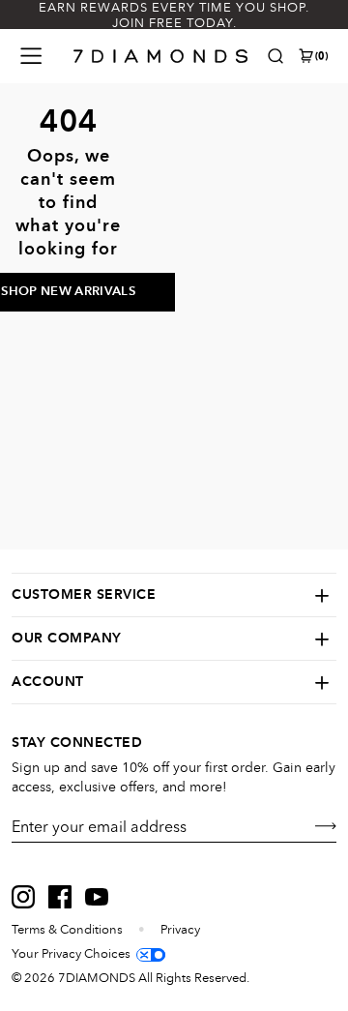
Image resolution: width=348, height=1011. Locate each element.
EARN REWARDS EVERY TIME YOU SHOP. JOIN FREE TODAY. (174, 15)
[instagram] (23, 896)
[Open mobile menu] (31, 56)
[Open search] (275, 56)
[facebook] (60, 896)
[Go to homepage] (160, 56)
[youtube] (96, 896)
